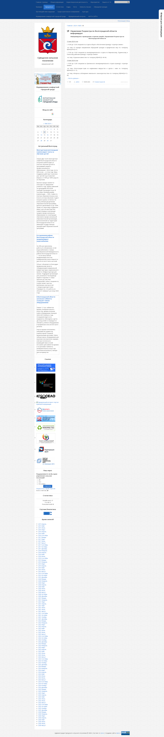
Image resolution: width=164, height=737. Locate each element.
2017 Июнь (41, 541)
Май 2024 (48, 123)
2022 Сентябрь (43, 636)
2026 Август (42, 725)
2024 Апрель (42, 672)
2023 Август (42, 657)
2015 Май (41, 526)
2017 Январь (42, 537)
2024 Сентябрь (43, 682)
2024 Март (41, 670)
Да (39, 480)
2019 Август (42, 571)
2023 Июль (41, 655)
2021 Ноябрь (42, 617)
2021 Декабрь (42, 619)
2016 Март (41, 530)
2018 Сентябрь (43, 558)
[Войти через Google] (52, 113)
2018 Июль (41, 556)
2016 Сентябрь (43, 535)
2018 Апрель (42, 552)
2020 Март (41, 583)
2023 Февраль (42, 645)
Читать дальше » (73, 78)
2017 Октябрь (42, 547)
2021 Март (41, 602)
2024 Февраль (42, 668)
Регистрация (121, 21)
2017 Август (42, 543)
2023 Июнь (41, 653)
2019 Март (41, 564)
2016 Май (41, 533)
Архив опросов (50, 488)
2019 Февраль (42, 562)
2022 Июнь (41, 630)
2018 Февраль (42, 551)
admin (77, 82)
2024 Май (41, 674)
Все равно (42, 484)
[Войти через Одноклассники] (55, 114)
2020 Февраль (42, 581)
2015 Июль (41, 528)
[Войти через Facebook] (46, 114)
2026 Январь (42, 712)
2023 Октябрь (42, 661)
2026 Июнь (41, 721)
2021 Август (42, 611)
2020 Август (42, 592)
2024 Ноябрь (42, 685)
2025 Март (41, 693)
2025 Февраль (42, 691)
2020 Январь (42, 579)
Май (79, 25)
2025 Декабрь (42, 710)
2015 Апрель (42, 524)
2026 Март (41, 716)
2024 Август (42, 680)
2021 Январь (42, 598)
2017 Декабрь (42, 549)
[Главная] (47, 53)
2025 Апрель (42, 695)
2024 (75, 25)
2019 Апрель (42, 566)
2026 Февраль (42, 714)
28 (41, 141)
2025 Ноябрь (42, 708)
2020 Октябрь (42, 594)
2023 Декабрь (42, 664)
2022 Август (42, 634)
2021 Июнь (41, 607)
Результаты (40, 488)
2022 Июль (41, 632)
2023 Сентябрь (43, 659)
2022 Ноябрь (42, 640)
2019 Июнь (41, 570)
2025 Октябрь (42, 706)
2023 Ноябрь (42, 663)
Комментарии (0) (100, 82)
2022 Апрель (42, 626)
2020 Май (41, 587)
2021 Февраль (42, 600)
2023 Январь (42, 644)
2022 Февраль (42, 623)
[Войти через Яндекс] (49, 114)
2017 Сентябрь (43, 545)
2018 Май (41, 554)
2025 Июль (41, 701)
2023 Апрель (42, 649)
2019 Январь (42, 560)
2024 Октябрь (42, 683)
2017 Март (41, 539)
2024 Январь (42, 666)
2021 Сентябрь (43, 613)
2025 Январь (42, 689)
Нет (40, 482)
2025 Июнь (41, 699)
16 (47, 135)
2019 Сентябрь (43, 573)
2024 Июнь (41, 676)
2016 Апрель (42, 532)
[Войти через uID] (39, 114)
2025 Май (41, 697)
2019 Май (41, 568)
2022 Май (41, 628)
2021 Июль (41, 609)
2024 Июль (41, 678)
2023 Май (41, 651)
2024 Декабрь (42, 687)
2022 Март (41, 625)
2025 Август (42, 702)
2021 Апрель (42, 604)
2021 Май (41, 606)
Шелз (118, 733)
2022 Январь (42, 621)
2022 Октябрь (42, 638)
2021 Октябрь (42, 615)
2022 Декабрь (42, 642)
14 (41, 135)
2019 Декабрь (42, 577)
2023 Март (41, 647)
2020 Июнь (41, 589)
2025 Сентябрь (43, 704)
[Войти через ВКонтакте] (42, 114)
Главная (69, 25)
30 (47, 141)
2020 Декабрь (42, 596)
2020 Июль (41, 590)
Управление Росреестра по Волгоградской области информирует (93, 32)
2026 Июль (41, 723)
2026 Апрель (42, 718)
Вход (128, 21)
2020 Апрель (42, 585)
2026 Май (41, 720)
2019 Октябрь (42, 575)
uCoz (102, 733)
